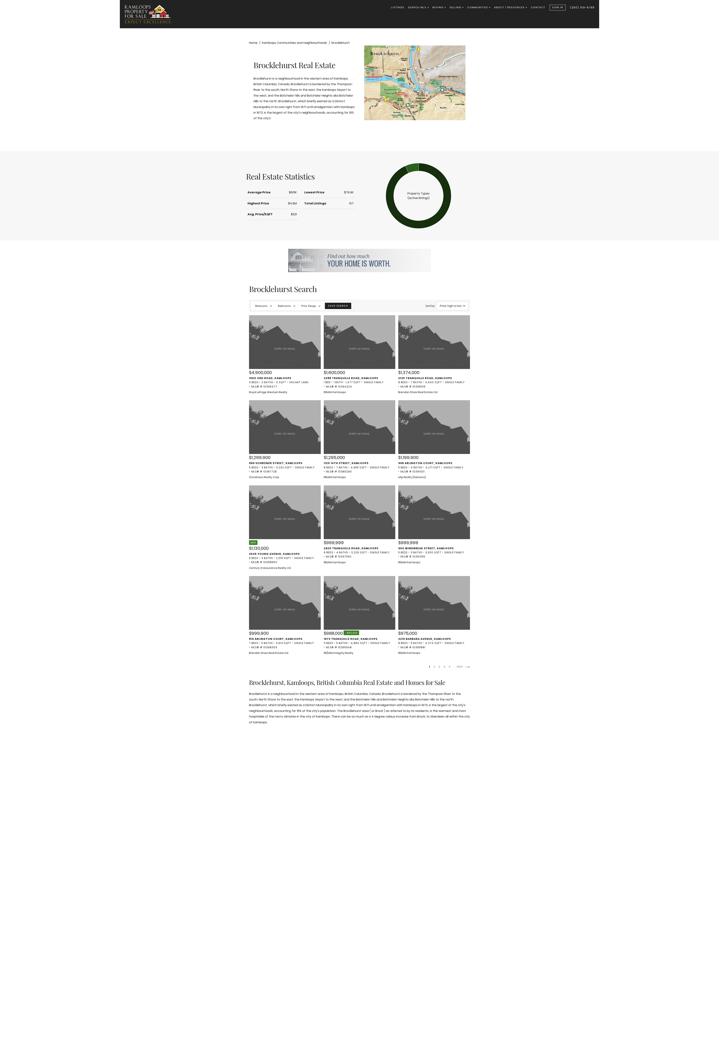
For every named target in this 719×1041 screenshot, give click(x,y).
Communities (478, 7)
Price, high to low (451, 306)
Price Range (308, 305)
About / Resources (510, 7)
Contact (538, 7)
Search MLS (417, 7)
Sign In (557, 7)
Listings (397, 7)
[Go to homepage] (151, 14)
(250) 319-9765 (582, 7)
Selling (456, 7)
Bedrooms (261, 305)
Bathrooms (284, 305)
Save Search (338, 306)
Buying (438, 7)
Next (460, 666)
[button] (418, 196)
